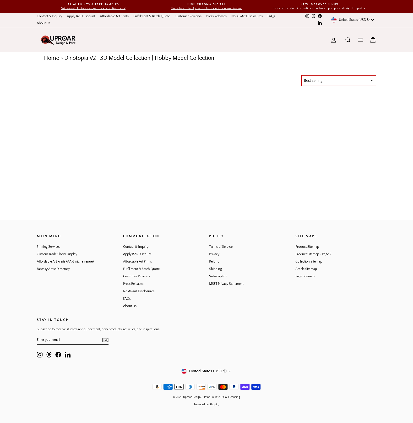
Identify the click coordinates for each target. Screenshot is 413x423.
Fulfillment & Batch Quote (151, 16)
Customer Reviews (188, 16)
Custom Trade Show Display (57, 254)
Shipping (215, 269)
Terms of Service (221, 247)
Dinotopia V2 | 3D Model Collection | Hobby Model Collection (139, 58)
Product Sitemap (307, 247)
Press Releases (216, 16)
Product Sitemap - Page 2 (313, 254)
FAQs (271, 16)
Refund (214, 262)
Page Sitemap (305, 276)
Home (51, 58)
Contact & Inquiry (49, 16)
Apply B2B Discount (81, 16)
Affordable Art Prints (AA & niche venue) (65, 262)
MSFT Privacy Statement (226, 284)
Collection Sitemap (308, 262)
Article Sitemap (306, 269)
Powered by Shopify (206, 404)
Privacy (214, 254)
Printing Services (48, 247)
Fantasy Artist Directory (53, 269)
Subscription (218, 276)
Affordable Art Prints (114, 16)
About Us (43, 23)
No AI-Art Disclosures (247, 16)
